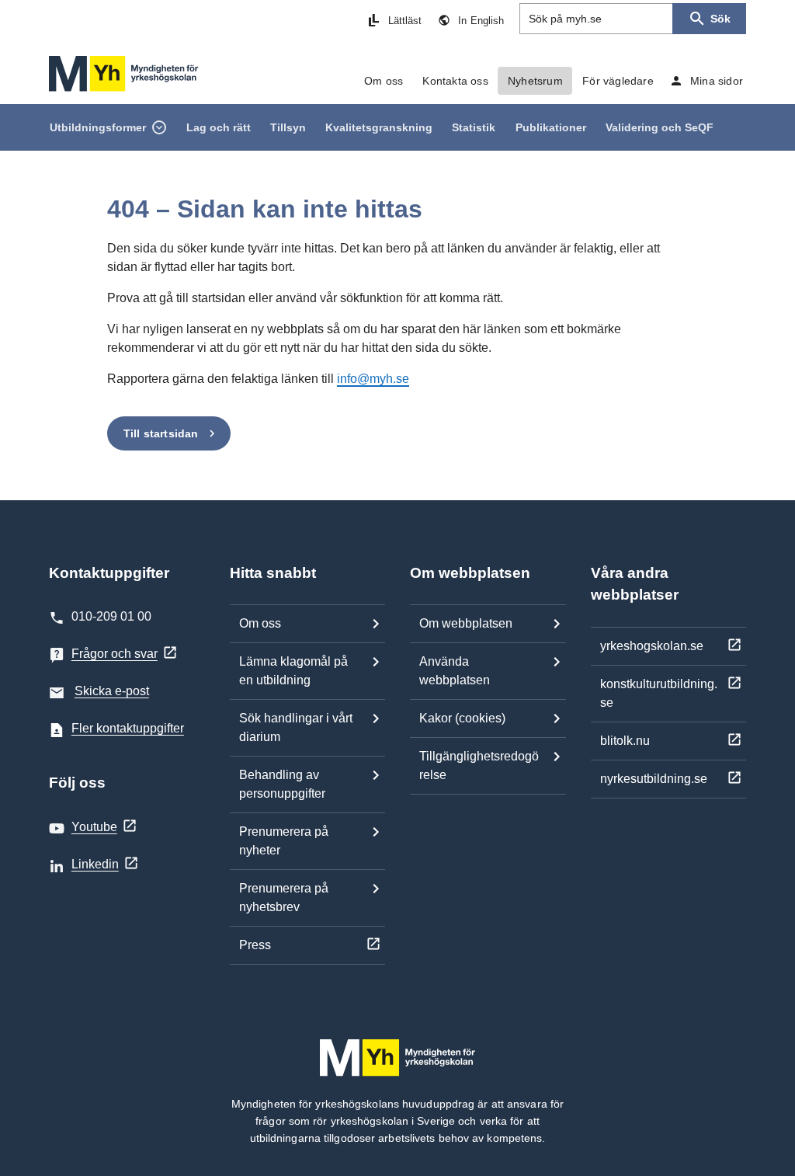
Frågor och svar (114, 653)
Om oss (260, 623)
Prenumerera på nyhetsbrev (283, 897)
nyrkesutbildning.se (653, 778)
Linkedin (95, 864)
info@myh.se (373, 378)
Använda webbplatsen (454, 671)
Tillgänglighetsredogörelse (479, 765)
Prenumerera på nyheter (283, 841)
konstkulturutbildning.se (658, 693)
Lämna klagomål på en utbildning (293, 671)
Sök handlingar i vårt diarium (295, 727)
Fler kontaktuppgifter (127, 728)
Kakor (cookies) (462, 718)
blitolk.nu (625, 740)
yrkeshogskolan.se (651, 645)
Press (255, 945)
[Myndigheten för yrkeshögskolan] (123, 73)
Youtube (94, 826)
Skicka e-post (112, 691)
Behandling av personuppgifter (282, 784)
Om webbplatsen (465, 623)
